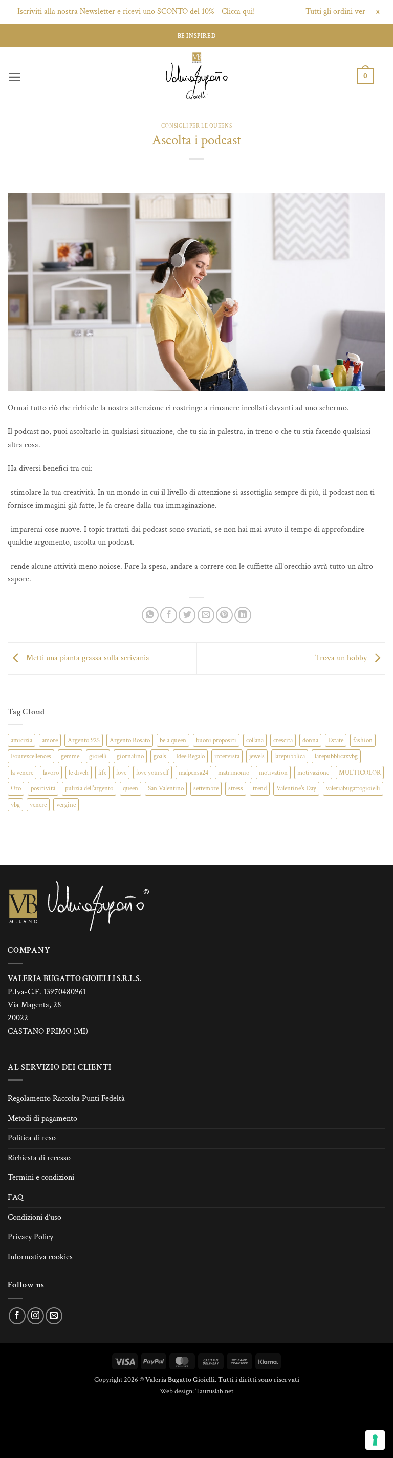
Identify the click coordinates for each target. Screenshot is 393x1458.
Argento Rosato (130, 740)
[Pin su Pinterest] (224, 615)
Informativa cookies (40, 1257)
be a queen (173, 740)
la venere (22, 772)
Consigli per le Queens (196, 126)
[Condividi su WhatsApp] (150, 615)
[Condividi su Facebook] (168, 615)
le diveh (79, 772)
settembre (206, 788)
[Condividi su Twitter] (187, 615)
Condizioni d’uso (34, 1217)
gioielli (98, 756)
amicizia (21, 740)
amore (50, 740)
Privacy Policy (30, 1237)
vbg (15, 805)
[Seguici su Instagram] (35, 1315)
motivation (273, 772)
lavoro (51, 772)
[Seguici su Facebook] (17, 1315)
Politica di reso (32, 1138)
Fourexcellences (31, 756)
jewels (257, 756)
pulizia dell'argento (89, 788)
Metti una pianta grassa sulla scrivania (86, 658)
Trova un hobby (342, 658)
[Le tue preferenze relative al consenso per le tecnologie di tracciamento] (375, 1440)
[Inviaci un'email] (54, 1315)
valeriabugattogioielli (353, 788)
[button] (14, 77)
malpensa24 (193, 772)
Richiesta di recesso (39, 1158)
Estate (335, 740)
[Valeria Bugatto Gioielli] (196, 77)
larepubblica (289, 756)
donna (310, 740)
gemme (70, 756)
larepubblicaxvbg (336, 756)
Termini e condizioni (41, 1177)
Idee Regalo (190, 756)
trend (260, 788)
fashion (363, 740)
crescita (283, 740)
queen (130, 788)
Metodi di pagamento (42, 1118)
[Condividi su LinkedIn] (242, 615)
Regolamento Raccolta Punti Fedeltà (66, 1098)
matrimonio (233, 772)
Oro (16, 788)
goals (160, 756)
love (121, 772)
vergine (66, 805)
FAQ (15, 1197)
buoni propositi (216, 740)
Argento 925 (84, 740)
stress (235, 788)
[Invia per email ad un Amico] (206, 615)
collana (255, 740)
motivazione (313, 772)
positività (43, 788)
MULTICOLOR (360, 772)
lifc (102, 772)
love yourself (152, 772)
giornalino (130, 756)
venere (38, 805)
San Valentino (166, 788)
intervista (226, 756)
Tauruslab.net (214, 1391)
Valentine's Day (296, 788)
